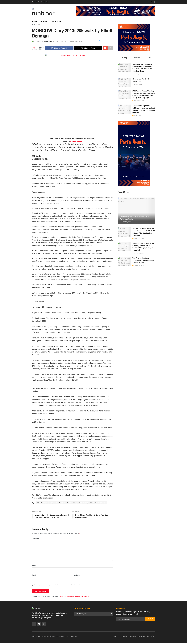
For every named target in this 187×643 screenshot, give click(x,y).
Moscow (62, 503)
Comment (36, 538)
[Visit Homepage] (44, 11)
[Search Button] (154, 21)
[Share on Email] (105, 48)
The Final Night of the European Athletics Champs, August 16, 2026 (143, 260)
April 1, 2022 (60, 41)
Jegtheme (73, 636)
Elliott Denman (42, 503)
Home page (132, 636)
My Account (141, 636)
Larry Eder (53, 503)
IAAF (38, 24)
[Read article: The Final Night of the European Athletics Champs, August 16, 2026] (124, 261)
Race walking (72, 503)
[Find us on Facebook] (148, 2)
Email (34, 575)
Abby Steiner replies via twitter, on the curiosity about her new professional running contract (143, 109)
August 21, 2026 (125, 222)
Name (34, 565)
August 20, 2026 (138, 265)
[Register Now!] (115, 11)
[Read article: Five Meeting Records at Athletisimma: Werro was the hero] (136, 211)
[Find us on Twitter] (151, 2)
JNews (38, 636)
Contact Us (44, 2)
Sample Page (151, 636)
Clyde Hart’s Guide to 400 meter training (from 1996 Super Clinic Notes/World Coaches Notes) (142, 67)
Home (34, 21)
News (72, 41)
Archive (43, 21)
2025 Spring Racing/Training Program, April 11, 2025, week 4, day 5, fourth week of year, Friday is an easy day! (143, 94)
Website (77, 575)
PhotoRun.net (76, 141)
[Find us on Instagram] (154, 2)
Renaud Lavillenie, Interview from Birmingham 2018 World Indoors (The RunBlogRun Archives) (143, 232)
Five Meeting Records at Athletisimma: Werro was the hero (134, 217)
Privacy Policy (36, 2)
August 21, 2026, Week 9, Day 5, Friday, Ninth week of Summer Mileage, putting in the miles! (143, 246)
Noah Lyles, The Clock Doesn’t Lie (140, 80)
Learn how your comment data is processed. (74, 597)
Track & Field (79, 41)
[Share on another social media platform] (110, 48)
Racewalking (83, 503)
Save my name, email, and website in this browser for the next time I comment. (63, 585)
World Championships (98, 503)
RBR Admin (48, 41)
